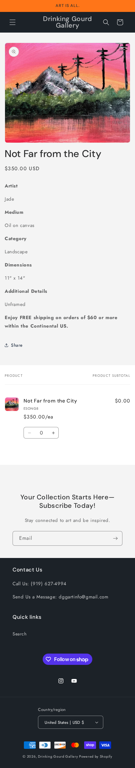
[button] (12, 22)
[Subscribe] (115, 538)
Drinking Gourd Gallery (58, 756)
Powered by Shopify (95, 756)
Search (20, 634)
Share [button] (17, 345)
